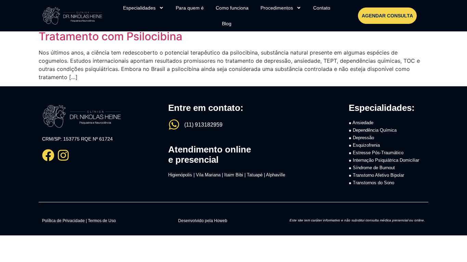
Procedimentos (277, 8)
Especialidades (139, 8)
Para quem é (190, 8)
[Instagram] (63, 155)
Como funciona (232, 8)
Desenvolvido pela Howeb (202, 220)
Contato (321, 8)
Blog (226, 23)
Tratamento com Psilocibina (110, 36)
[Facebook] (48, 155)
